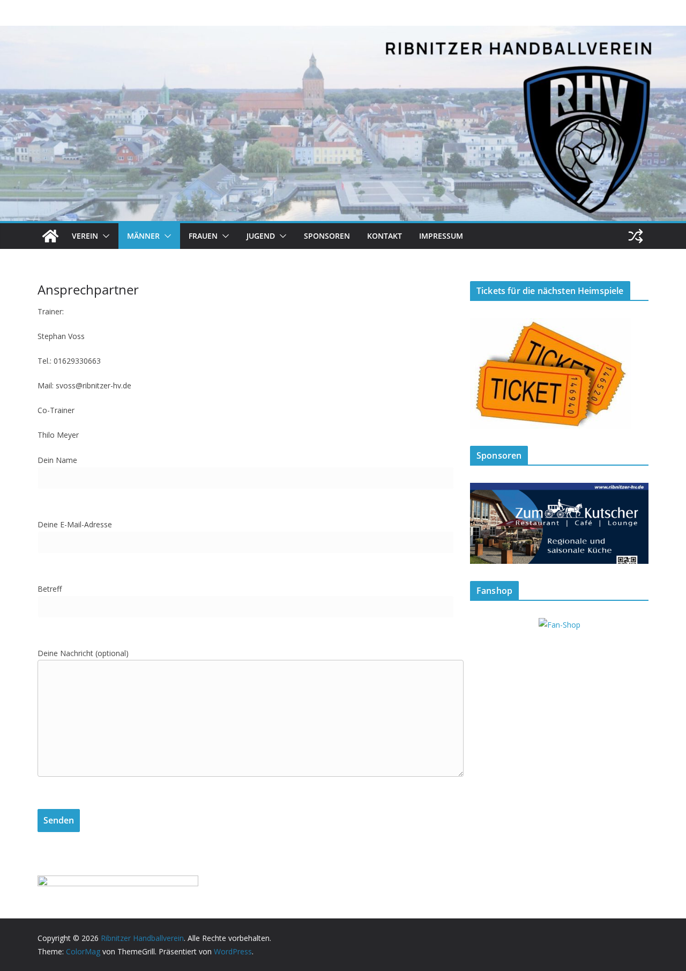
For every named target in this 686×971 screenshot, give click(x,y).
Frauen (203, 236)
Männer (143, 236)
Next (635, 521)
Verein (85, 236)
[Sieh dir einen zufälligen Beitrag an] (635, 236)
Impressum (441, 236)
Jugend (261, 236)
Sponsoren (327, 236)
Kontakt (384, 236)
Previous (483, 521)
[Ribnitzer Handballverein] (50, 236)
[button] (104, 236)
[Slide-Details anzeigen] (559, 523)
